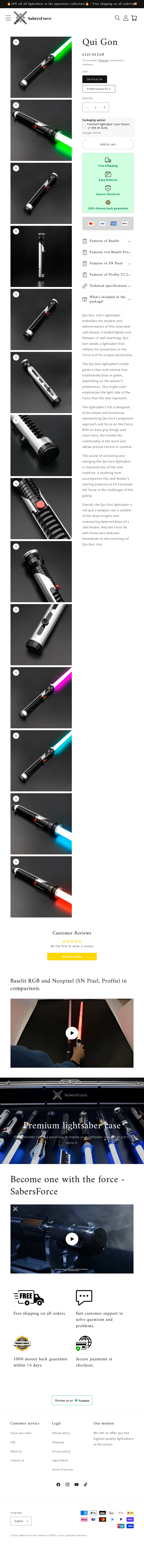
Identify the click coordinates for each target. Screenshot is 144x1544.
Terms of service (62, 1469)
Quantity (87, 98)
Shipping (103, 60)
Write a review (72, 956)
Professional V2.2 (99, 89)
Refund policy (61, 1433)
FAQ (12, 1442)
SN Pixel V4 (95, 79)
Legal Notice (60, 1460)
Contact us (17, 1460)
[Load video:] (72, 1033)
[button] (8, 18)
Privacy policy (61, 1451)
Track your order (21, 1433)
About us (15, 1451)
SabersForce (25, 1535)
